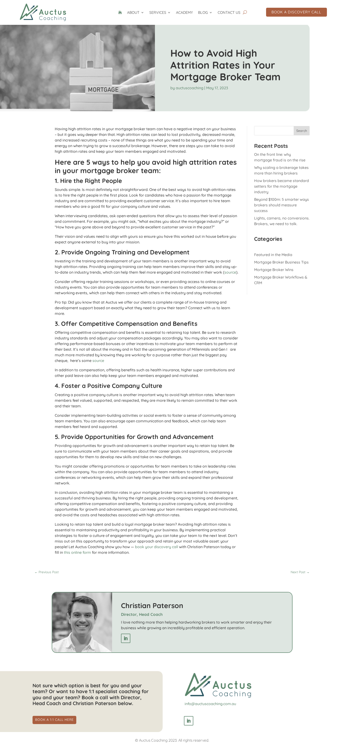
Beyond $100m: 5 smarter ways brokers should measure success (281, 205)
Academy (184, 12)
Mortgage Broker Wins (273, 269)
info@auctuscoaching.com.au (210, 703)
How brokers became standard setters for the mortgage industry (281, 186)
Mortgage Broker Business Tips (281, 262)
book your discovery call (156, 546)
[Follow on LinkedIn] (125, 638)
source (230, 272)
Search (301, 131)
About (133, 12)
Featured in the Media (273, 254)
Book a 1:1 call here (54, 720)
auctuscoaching (189, 88)
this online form (77, 552)
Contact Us (229, 12)
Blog (203, 12)
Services (157, 12)
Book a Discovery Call (296, 12)
